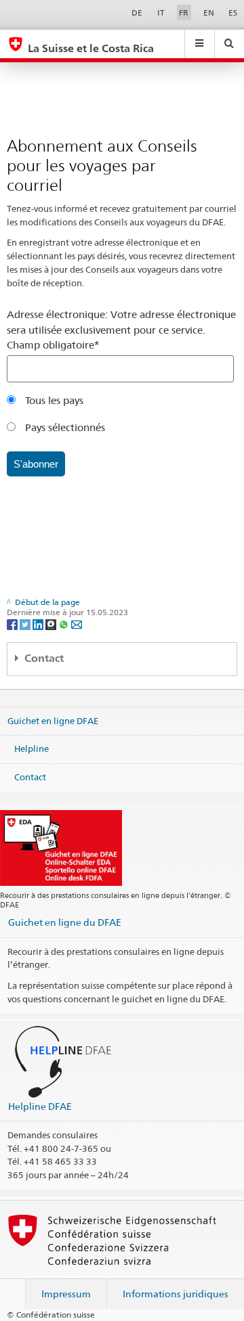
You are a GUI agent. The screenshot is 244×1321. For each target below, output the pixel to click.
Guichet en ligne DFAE (52, 720)
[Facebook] (13, 624)
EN (208, 12)
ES (232, 12)
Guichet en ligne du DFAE (64, 922)
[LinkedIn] (39, 624)
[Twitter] (26, 624)
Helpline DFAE (40, 1106)
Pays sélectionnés (63, 427)
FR (183, 12)
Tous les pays (52, 400)
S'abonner (36, 464)
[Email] (76, 624)
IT (161, 12)
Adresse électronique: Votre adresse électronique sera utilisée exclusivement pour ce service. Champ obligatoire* (121, 329)
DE (136, 12)
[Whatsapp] (64, 624)
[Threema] (51, 624)
